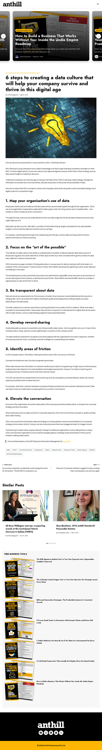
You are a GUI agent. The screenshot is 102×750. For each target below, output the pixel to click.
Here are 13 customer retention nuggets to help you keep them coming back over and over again (78, 468)
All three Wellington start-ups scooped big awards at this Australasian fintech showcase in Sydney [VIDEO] (25, 528)
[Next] (96, 516)
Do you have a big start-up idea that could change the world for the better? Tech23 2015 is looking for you (25, 468)
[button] (3, 36)
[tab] (47, 543)
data (47, 450)
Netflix (92, 450)
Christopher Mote (63, 533)
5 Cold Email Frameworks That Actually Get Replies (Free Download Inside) (65, 661)
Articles (9, 73)
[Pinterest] (56, 733)
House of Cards (69, 450)
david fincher (56, 450)
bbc (8, 450)
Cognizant (67, 441)
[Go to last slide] (5, 516)
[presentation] (25, 505)
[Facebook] (41, 733)
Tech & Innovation (33, 73)
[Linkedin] (51, 733)
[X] (61, 733)
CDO (14, 450)
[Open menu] (98, 3)
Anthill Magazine (12, 95)
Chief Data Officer (25, 450)
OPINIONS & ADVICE (19, 73)
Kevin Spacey (82, 450)
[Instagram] (46, 733)
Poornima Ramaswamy (14, 454)
